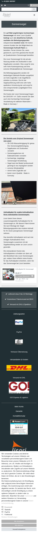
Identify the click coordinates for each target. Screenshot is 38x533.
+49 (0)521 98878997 (9, 1)
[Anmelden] (2, 5)
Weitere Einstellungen (9, 517)
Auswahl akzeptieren (19, 529)
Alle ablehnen (19, 525)
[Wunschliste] (28, 5)
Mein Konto (19, 407)
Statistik (8, 510)
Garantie (19, 411)
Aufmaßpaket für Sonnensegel (24, 269)
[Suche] (34, 9)
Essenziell (8, 507)
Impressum (29, 496)
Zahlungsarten (19, 314)
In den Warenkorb (24, 276)
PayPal (7, 512)
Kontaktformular (19, 416)
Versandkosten (19, 281)
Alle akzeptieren (19, 521)
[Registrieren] (5, 5)
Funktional (8, 514)
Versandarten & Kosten (19, 360)
